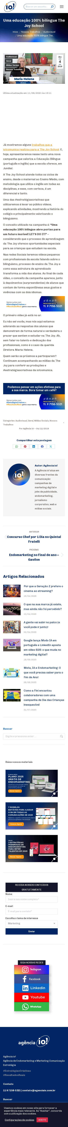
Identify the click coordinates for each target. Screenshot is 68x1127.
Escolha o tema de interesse (22, 918)
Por (26, 428)
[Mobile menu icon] (62, 6)
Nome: (9, 894)
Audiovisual (11, 57)
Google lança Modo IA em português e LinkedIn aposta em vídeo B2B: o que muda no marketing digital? (42, 647)
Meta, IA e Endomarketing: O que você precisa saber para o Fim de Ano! (43, 672)
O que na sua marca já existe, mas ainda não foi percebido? (43, 607)
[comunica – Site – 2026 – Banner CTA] (34, 310)
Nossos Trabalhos (14, 69)
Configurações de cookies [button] (19, 1120)
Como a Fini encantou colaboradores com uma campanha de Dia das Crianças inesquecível (44, 697)
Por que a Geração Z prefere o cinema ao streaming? (43, 589)
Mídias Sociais (12, 65)
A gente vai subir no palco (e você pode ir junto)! (42, 625)
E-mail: (9, 906)
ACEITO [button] (42, 1120)
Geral (8, 61)
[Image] (31, 969)
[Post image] (12, 591)
